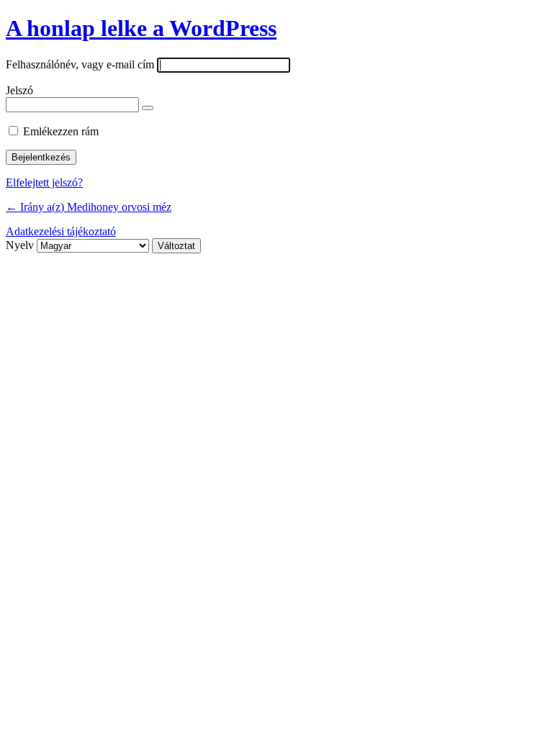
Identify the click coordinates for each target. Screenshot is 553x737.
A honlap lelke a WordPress (141, 28)
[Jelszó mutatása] (147, 108)
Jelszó (19, 90)
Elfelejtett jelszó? (44, 182)
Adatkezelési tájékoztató (61, 231)
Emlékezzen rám (61, 131)
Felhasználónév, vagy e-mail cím (80, 64)
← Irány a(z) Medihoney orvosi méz (88, 207)
